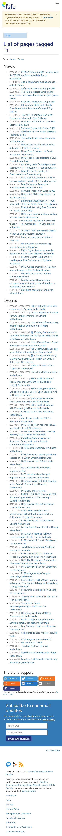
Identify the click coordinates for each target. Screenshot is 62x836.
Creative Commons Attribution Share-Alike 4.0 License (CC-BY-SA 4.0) (31, 785)
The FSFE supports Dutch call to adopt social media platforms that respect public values (33, 95)
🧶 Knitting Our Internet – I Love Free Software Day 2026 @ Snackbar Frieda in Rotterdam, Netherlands (33, 335)
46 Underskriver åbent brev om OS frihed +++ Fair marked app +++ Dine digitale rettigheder (32, 224)
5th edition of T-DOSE (31, 642)
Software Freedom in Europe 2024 (38, 101)
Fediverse (13, 678)
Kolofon (9, 804)
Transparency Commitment (18, 813)
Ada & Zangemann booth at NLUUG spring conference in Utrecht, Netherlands (33, 316)
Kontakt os (11, 795)
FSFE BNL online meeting (33, 491)
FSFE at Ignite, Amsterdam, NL (36, 639)
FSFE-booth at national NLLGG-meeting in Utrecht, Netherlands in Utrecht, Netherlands (31, 382)
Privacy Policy (12, 809)
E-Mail (47, 683)
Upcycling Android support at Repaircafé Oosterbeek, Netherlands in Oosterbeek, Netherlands (29, 441)
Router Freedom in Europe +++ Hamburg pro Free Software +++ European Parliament (30, 260)
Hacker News (48, 678)
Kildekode (10, 822)
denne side (48, 17)
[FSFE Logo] (8, 5)
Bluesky (30, 678)
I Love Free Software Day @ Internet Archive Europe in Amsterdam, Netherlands (33, 325)
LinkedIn (30, 683)
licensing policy (28, 791)
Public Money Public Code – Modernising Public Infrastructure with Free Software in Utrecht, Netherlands (31, 514)
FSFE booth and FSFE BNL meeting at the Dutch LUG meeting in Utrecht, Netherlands (32, 484)
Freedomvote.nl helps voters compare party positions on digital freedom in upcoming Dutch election (32, 283)
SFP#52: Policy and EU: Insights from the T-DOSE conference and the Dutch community (33, 75)
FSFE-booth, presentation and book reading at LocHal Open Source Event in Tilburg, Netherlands (33, 391)
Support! (13, 688)
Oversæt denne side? (15, 831)
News (12, 59)
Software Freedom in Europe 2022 (38, 191)
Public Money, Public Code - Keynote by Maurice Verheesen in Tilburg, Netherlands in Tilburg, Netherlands (33, 583)
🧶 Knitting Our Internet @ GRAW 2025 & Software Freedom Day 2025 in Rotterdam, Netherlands (33, 358)
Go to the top (54, 750)
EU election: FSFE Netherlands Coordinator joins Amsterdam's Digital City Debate (30, 108)
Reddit (13, 683)
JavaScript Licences (15, 818)
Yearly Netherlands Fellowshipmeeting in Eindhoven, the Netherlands (27, 606)
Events (20, 59)
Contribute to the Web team (19, 827)
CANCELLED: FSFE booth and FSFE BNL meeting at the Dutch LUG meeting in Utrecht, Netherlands (33, 497)
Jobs (8, 800)
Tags (8, 35)
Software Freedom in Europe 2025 (38, 88)
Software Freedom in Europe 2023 (38, 128)
